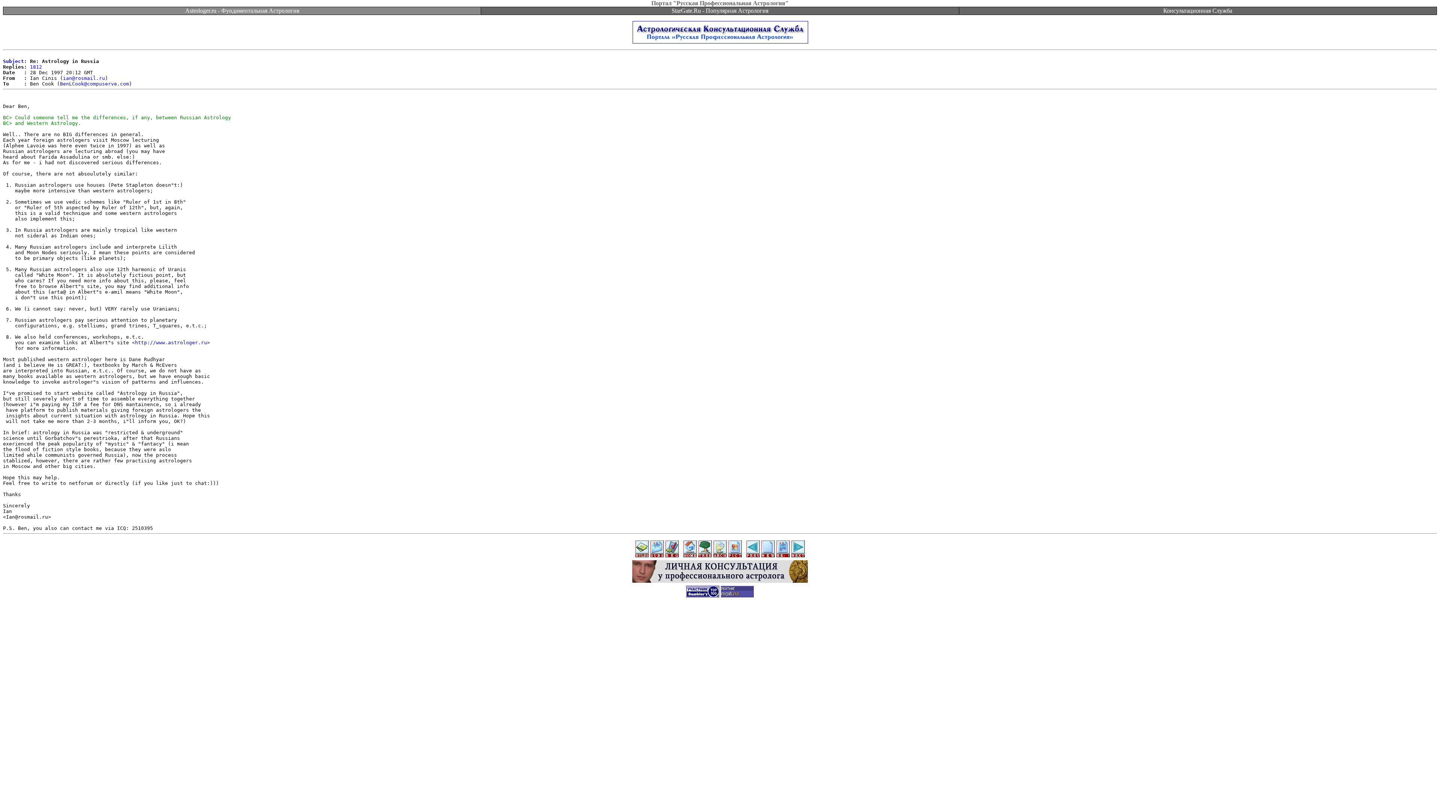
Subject (13, 61)
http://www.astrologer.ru (171, 342)
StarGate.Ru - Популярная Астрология (720, 11)
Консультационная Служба (1197, 11)
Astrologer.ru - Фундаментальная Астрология (242, 11)
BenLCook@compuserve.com (94, 84)
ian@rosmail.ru (84, 78)
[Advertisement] (720, 619)
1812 (36, 67)
